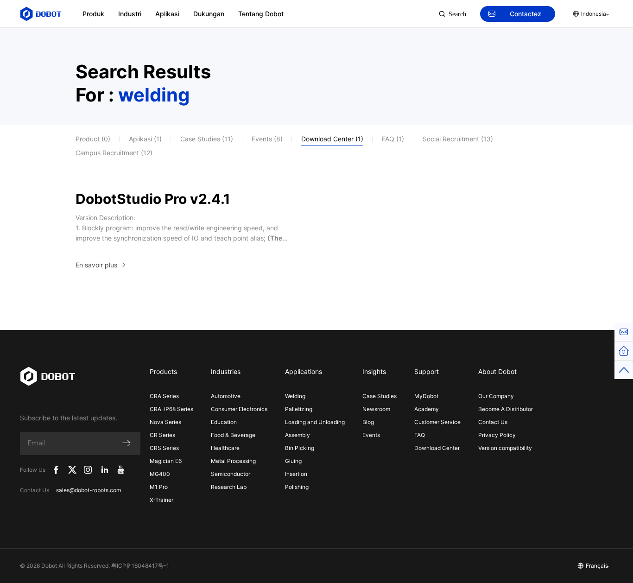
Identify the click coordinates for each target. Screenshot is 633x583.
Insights (374, 371)
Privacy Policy (497, 434)
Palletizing (298, 409)
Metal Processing (233, 460)
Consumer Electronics (239, 409)
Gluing (293, 460)
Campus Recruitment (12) (114, 153)
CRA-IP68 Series (171, 409)
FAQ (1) (393, 139)
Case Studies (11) (206, 139)
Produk (93, 14)
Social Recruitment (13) (458, 139)
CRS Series (164, 447)
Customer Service (437, 421)
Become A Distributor (505, 409)
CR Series (162, 434)
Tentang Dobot (261, 14)
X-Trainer (161, 499)
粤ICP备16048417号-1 (140, 565)
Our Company (496, 396)
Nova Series (165, 421)
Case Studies (379, 396)
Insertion (296, 473)
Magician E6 (166, 460)
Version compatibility (505, 447)
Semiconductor (230, 473)
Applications (303, 371)
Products (163, 371)
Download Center (437, 447)
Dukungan (208, 14)
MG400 (160, 473)
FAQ (419, 434)
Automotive (226, 396)
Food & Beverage (233, 434)
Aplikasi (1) (145, 139)
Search (457, 14)
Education (224, 421)
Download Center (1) (332, 139)
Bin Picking (299, 447)
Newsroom (376, 409)
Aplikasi (167, 14)
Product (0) (93, 139)
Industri (129, 14)
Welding (295, 396)
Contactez (525, 14)
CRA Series (164, 396)
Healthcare (225, 447)
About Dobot (497, 371)
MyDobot (426, 396)
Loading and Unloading (315, 421)
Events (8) (267, 139)
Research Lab (229, 486)
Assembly (297, 434)
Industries (226, 371)
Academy (426, 409)
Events (371, 434)
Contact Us (492, 421)
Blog (368, 421)
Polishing (297, 486)
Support (426, 371)
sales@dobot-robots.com (88, 490)
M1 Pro (159, 486)
